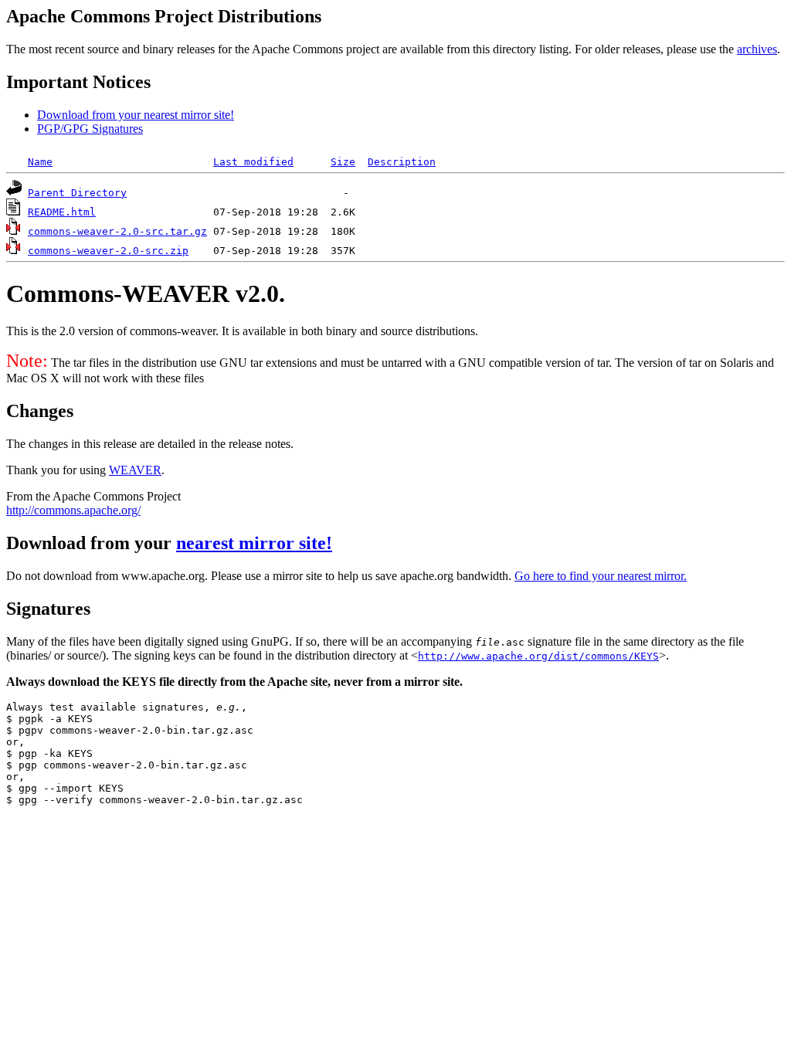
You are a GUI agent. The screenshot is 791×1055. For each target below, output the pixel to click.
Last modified (253, 162)
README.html (62, 212)
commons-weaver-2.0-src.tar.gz (117, 231)
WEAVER (135, 470)
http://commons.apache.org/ (73, 510)
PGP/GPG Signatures (90, 128)
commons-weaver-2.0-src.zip (108, 250)
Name (40, 162)
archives (757, 49)
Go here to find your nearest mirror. (600, 575)
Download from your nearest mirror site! (135, 114)
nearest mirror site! (254, 543)
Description (402, 162)
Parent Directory (77, 192)
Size (343, 162)
